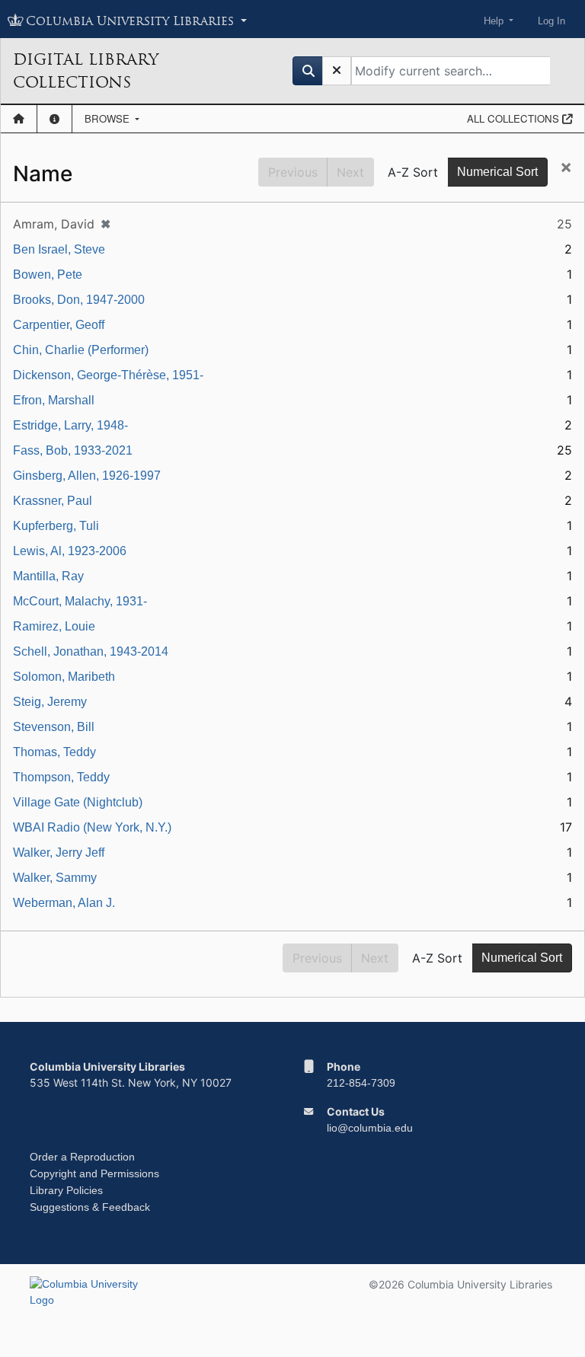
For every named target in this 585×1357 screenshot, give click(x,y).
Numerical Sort (497, 171)
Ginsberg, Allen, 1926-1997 (87, 475)
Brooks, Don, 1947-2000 (79, 299)
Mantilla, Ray (48, 576)
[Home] (19, 119)
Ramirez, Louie (54, 626)
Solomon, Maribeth (64, 676)
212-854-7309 (361, 1083)
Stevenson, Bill (53, 726)
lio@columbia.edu (370, 1128)
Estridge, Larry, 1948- (70, 425)
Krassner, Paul (52, 500)
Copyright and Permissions (94, 1173)
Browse (109, 118)
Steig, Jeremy (50, 701)
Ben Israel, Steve (59, 249)
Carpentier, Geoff (58, 324)
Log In (551, 21)
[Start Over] (336, 70)
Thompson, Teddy (61, 777)
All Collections (514, 118)
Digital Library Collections (85, 70)
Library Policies (66, 1190)
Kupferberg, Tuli (56, 525)
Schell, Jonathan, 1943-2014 (90, 651)
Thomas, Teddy (54, 752)
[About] (54, 119)
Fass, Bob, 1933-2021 (73, 450)
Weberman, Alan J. (64, 902)
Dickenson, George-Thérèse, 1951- (108, 375)
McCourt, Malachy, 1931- (80, 601)
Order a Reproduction (82, 1157)
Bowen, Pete (47, 274)
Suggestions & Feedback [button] (90, 1207)
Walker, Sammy (55, 877)
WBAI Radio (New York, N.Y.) (92, 827)
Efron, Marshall (53, 400)
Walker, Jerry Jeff (58, 852)
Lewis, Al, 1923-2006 (69, 550)
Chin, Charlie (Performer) (81, 349)
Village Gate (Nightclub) (77, 802)
